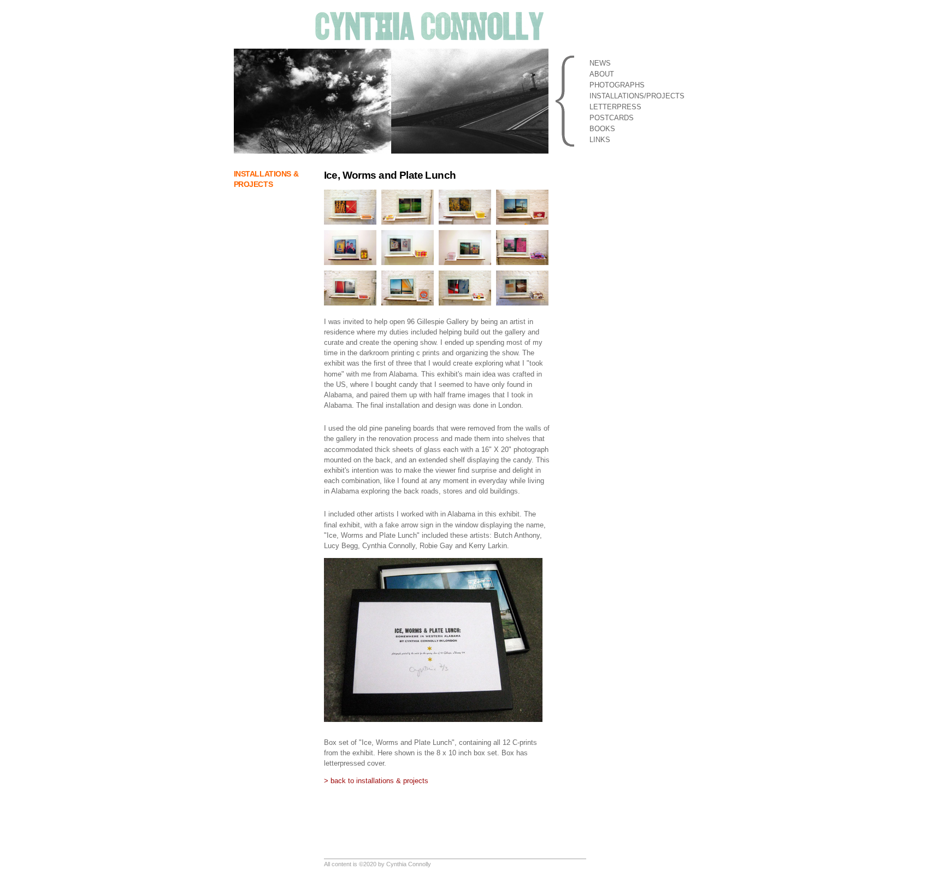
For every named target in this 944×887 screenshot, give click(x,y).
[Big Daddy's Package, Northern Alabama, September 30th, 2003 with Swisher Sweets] (523, 195)
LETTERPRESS (615, 107)
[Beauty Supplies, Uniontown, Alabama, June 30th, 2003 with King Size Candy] (408, 235)
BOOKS (602, 129)
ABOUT (601, 74)
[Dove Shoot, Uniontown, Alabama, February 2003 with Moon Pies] (523, 276)
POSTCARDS (611, 118)
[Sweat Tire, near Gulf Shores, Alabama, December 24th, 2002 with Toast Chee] (351, 276)
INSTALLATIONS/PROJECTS (637, 96)
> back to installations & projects (376, 781)
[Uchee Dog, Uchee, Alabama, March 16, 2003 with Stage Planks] (466, 235)
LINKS (599, 140)
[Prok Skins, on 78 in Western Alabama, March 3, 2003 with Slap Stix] (408, 195)
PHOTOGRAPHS (617, 85)
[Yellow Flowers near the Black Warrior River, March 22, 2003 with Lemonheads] (466, 195)
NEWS (600, 63)
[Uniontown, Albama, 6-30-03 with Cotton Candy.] (523, 235)
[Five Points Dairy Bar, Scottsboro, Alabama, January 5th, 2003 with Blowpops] (408, 276)
